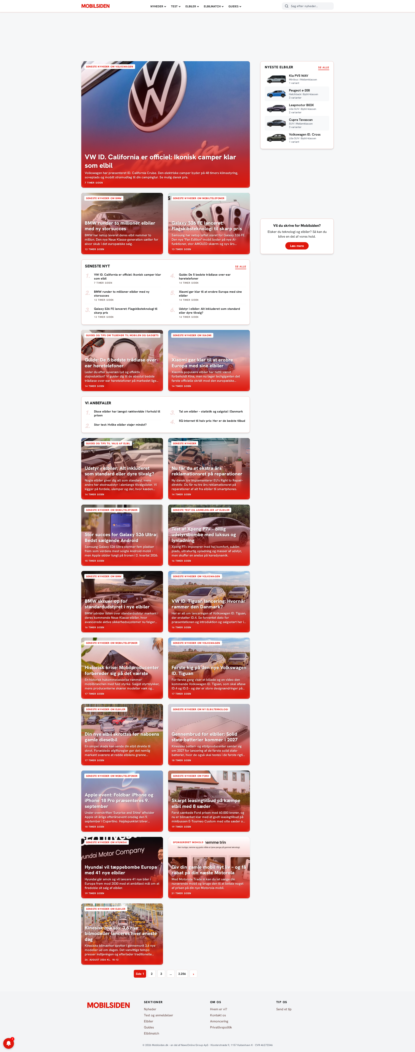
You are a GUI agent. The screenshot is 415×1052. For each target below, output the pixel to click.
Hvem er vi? (218, 1009)
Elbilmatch (212, 6)
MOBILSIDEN (95, 6)
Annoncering (219, 1021)
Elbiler (190, 6)
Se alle (240, 266)
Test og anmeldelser (158, 1015)
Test (174, 6)
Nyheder (156, 6)
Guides (233, 6)
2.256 (182, 974)
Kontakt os (218, 1015)
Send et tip (284, 1009)
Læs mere (297, 246)
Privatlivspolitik (221, 1027)
